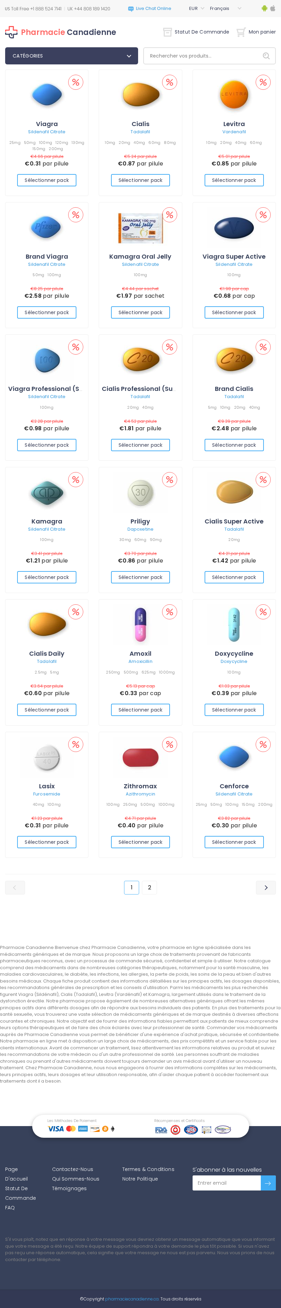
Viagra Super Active (234, 256)
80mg (170, 142)
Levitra (234, 124)
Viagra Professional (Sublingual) (60, 388)
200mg (56, 148)
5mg (212, 407)
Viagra (47, 124)
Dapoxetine (140, 529)
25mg (15, 142)
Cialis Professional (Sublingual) (152, 388)
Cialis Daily (46, 653)
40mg (139, 142)
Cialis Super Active (234, 521)
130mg (78, 142)
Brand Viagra (47, 256)
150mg (39, 148)
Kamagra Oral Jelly (140, 256)
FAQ (10, 1207)
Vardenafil (234, 131)
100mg (45, 142)
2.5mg (41, 672)
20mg (124, 142)
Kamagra (47, 521)
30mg (125, 539)
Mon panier (262, 31)
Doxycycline (234, 653)
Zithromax (140, 786)
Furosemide (46, 794)
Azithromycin (140, 794)
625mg (149, 672)
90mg (156, 539)
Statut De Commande (202, 31)
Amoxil (140, 653)
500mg (131, 672)
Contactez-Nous (72, 1169)
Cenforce (234, 786)
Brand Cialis (234, 388)
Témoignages (69, 1188)
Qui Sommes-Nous (75, 1178)
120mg (62, 142)
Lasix (47, 786)
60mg (154, 142)
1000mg (167, 672)
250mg (113, 672)
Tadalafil (140, 131)
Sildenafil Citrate (46, 131)
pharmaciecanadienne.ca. (131, 1299)
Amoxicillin (140, 661)
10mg (110, 142)
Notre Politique (140, 1178)
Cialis (140, 124)
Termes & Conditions (148, 1169)
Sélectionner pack (47, 180)
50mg (30, 142)
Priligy (140, 521)
